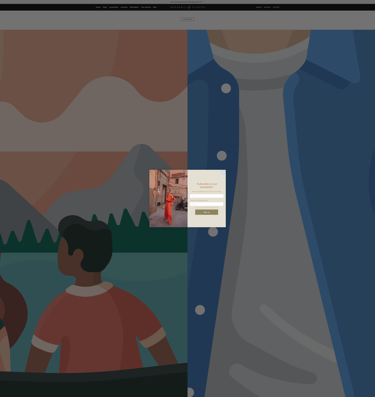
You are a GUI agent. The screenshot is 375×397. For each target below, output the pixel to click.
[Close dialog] (223, 172)
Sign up (207, 212)
